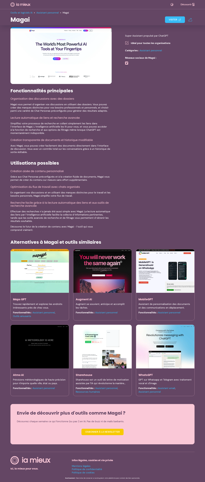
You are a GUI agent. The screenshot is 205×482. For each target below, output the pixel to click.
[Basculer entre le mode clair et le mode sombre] (172, 4)
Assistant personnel (151, 50)
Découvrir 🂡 (188, 4)
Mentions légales (81, 466)
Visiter (173, 19)
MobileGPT (145, 299)
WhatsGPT (145, 375)
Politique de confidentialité (87, 469)
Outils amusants (22, 316)
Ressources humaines (88, 391)
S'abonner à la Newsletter (102, 431)
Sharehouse (84, 375)
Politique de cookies (83, 472)
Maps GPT (19, 299)
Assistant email (166, 388)
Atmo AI (18, 375)
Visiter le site (61, 55)
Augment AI (84, 299)
